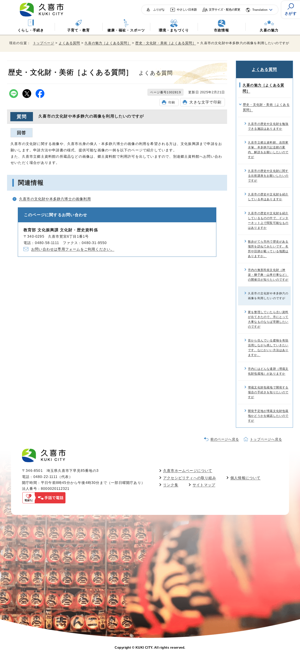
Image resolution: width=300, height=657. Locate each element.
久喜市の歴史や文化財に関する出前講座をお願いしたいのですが (268, 175)
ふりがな (159, 9)
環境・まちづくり (174, 30)
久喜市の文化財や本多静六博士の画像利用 (55, 199)
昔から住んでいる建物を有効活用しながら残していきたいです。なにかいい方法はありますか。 (268, 348)
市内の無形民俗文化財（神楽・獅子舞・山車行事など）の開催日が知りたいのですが (268, 274)
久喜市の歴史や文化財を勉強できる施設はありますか (268, 126)
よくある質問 (69, 43)
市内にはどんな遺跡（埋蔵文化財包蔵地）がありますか (268, 371)
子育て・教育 (78, 30)
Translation (259, 9)
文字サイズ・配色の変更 (224, 9)
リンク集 (170, 485)
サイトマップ (204, 485)
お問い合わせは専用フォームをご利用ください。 (72, 249)
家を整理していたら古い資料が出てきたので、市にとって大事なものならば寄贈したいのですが (268, 319)
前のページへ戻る (224, 439)
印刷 (171, 102)
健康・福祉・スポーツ (126, 30)
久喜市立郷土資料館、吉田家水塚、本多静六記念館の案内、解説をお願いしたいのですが (268, 150)
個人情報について (245, 478)
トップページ (43, 43)
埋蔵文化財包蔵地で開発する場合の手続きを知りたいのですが (268, 392)
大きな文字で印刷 (205, 102)
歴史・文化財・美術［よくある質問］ (165, 43)
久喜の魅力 (269, 30)
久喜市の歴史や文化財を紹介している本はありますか (268, 197)
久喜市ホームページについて (187, 470)
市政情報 (221, 30)
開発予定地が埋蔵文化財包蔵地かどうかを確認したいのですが (268, 415)
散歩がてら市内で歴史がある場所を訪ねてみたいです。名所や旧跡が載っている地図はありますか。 (268, 249)
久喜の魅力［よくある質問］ (108, 43)
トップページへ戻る (266, 439)
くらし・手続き (31, 30)
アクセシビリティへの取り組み (189, 478)
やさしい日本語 (187, 9)
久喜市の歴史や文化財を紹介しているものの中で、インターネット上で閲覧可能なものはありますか (268, 220)
